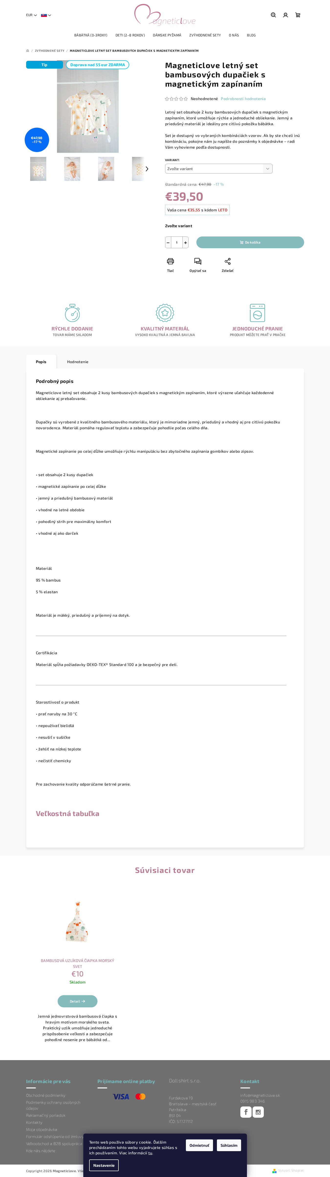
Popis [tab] (41, 361)
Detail (75, 1001)
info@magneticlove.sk (260, 1095)
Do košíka (252, 242)
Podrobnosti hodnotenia (243, 98)
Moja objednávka (41, 1129)
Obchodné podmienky (45, 1095)
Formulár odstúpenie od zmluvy (55, 1136)
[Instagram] (258, 1112)
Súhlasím (229, 1145)
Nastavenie (104, 1165)
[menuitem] (90, 35)
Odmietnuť (199, 1145)
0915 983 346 (252, 1101)
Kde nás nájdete (40, 1150)
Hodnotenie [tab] (78, 361)
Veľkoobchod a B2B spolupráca (54, 1143)
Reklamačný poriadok (46, 1115)
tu (150, 1152)
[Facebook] (246, 1112)
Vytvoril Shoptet (291, 1170)
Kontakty (34, 1122)
